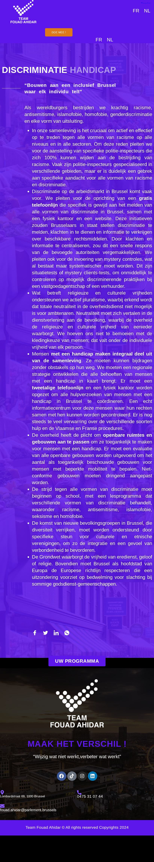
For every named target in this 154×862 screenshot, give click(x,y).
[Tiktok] (72, 776)
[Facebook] (61, 776)
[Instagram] (82, 776)
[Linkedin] (92, 776)
